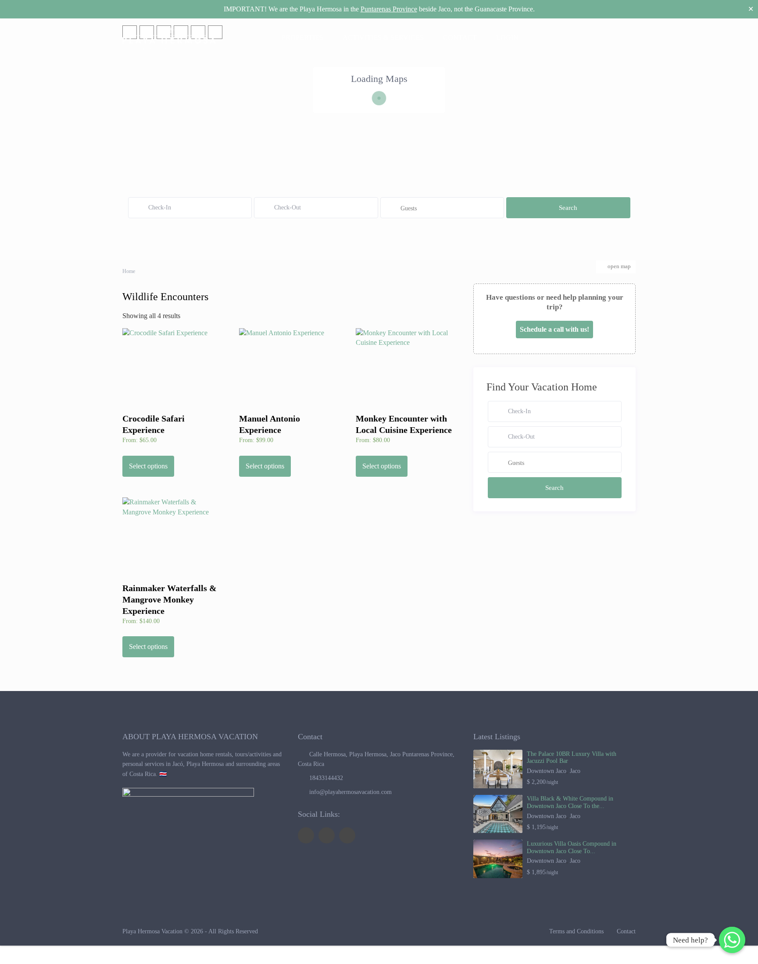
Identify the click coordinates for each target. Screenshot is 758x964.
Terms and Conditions (576, 931)
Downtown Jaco (546, 771)
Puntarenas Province (389, 9)
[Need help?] (732, 940)
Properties (302, 37)
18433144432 (326, 778)
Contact (460, 37)
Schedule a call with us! (554, 329)
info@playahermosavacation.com (350, 792)
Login (509, 37)
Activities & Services (383, 37)
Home (128, 271)
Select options (148, 466)
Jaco (575, 771)
